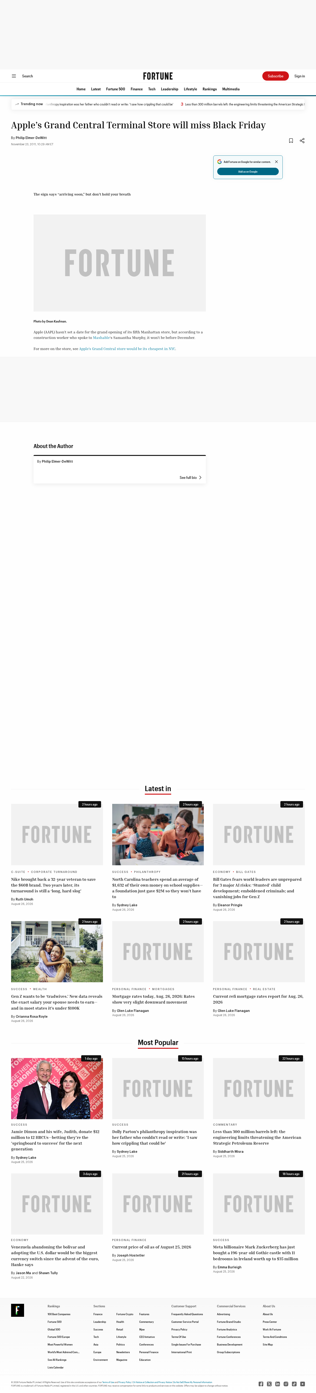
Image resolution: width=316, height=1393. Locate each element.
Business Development (229, 1344)
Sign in (299, 76)
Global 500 (54, 1329)
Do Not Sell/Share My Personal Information (192, 1382)
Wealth (40, 989)
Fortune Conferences (229, 1336)
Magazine (121, 1359)
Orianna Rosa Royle (32, 1016)
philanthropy (147, 872)
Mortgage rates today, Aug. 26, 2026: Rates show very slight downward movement (153, 999)
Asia (95, 1344)
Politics (120, 1344)
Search (27, 76)
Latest (96, 89)
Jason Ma (23, 1273)
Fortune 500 (115, 89)
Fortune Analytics (227, 1329)
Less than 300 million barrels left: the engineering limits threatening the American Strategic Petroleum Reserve (238, 104)
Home (81, 89)
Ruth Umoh (24, 899)
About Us (268, 1314)
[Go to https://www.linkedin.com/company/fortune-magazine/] (277, 1384)
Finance (137, 89)
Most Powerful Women (60, 1344)
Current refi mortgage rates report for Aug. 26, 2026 (258, 999)
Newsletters (123, 1352)
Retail (119, 1329)
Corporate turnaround (54, 872)
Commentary (225, 1124)
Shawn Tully (48, 1273)
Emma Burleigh (230, 1267)
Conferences (146, 1344)
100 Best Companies (59, 1314)
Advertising (223, 1314)
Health (120, 1321)
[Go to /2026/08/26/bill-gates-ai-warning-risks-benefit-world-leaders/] (259, 834)
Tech (151, 89)
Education (145, 1359)
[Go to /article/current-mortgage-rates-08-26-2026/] (158, 951)
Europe (97, 1352)
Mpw (142, 1329)
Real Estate (264, 989)
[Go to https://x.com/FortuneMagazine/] (269, 1384)
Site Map (268, 1344)
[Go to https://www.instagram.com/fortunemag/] (286, 1384)
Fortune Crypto (124, 1314)
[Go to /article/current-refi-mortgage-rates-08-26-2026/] (259, 951)
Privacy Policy (179, 1329)
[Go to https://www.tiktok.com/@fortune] (294, 1384)
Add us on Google (247, 171)
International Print (181, 1352)
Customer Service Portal (185, 1321)
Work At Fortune (272, 1329)
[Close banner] (276, 161)
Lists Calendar (56, 1367)
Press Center (270, 1321)
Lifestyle (190, 89)
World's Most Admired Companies (66, 1352)
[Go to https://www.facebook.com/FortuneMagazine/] (261, 1384)
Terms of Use (108, 1382)
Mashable (101, 337)
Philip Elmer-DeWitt (31, 138)
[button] (81, 89)
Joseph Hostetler (131, 1255)
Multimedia (231, 89)
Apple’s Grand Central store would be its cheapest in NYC (127, 348)
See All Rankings (57, 1359)
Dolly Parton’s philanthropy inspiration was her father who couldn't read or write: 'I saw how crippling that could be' (79, 104)
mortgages (163, 989)
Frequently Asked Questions (187, 1314)
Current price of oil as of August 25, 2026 (151, 1246)
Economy (222, 872)
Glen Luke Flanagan (133, 1011)
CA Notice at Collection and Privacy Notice (152, 1382)
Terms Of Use (178, 1336)
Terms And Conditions (275, 1336)
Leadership (169, 89)
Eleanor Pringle (230, 905)
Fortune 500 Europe (59, 1336)
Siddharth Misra (231, 1151)
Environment (100, 1359)
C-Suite (18, 872)
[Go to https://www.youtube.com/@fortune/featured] (302, 1384)
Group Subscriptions (228, 1352)
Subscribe (275, 76)
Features (144, 1314)
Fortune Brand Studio (229, 1321)
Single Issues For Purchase (186, 1344)
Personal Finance (129, 989)
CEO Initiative (147, 1336)
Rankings (210, 89)
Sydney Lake (127, 905)
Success (120, 872)
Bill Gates (246, 872)
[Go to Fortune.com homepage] (158, 76)
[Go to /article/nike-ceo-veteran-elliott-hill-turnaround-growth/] (57, 834)
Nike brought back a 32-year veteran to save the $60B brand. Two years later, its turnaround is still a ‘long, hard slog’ (53, 885)
